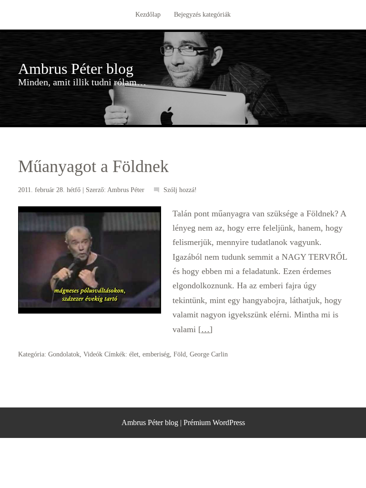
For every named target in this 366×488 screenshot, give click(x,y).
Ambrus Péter (125, 189)
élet (134, 354)
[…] (205, 329)
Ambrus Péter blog (75, 68)
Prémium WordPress (214, 422)
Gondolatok (64, 354)
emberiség (156, 354)
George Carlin (209, 354)
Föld (179, 354)
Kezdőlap (148, 14)
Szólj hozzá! (180, 189)
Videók (92, 354)
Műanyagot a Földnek (93, 166)
